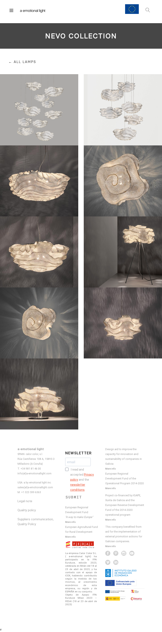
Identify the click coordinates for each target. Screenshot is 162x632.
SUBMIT (74, 497)
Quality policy (27, 510)
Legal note (25, 501)
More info (70, 522)
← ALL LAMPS (22, 62)
